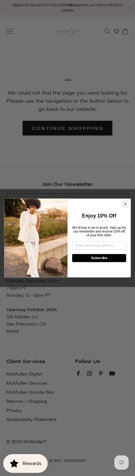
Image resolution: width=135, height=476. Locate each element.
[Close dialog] (125, 204)
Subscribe (99, 258)
